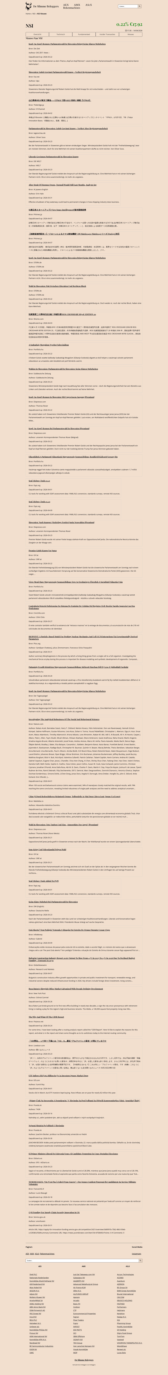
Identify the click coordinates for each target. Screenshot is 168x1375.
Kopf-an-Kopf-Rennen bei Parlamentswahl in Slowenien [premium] (59, 428)
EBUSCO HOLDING (124, 1300)
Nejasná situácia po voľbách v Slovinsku (46, 1125)
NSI (33, 13)
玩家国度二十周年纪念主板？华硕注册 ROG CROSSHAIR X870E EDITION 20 (62, 314)
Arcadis (76, 1300)
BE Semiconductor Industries (41, 1346)
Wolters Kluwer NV (37, 1297)
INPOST (76, 1326)
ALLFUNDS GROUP (80, 1294)
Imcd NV (33, 1317)
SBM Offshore (79, 1336)
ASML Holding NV (37, 1304)
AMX (77, 4)
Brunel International (125, 1294)
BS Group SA (122, 1287)
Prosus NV (34, 1333)
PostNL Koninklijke (124, 1326)
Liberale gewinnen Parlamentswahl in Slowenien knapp (53, 156)
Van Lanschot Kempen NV (83, 1346)
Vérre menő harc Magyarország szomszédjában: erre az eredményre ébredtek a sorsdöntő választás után (76, 582)
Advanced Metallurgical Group (85, 1284)
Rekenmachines (71, 7)
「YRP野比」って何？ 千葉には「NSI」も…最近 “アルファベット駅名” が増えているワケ (67, 1040)
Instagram (136, 1253)
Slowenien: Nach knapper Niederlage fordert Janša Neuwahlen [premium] (61, 522)
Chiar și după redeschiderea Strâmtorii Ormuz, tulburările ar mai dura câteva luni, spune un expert (74, 796)
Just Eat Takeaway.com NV (84, 1274)
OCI (74, 1333)
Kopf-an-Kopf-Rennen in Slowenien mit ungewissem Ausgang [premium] (61, 397)
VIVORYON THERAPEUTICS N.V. (129, 1343)
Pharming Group (124, 1323)
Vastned (120, 1339)
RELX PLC (33, 1320)
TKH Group (77, 1343)
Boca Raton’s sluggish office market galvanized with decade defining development (66, 988)
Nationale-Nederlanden (39, 1278)
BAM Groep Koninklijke (126, 1291)
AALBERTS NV (78, 1281)
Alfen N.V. (77, 1291)
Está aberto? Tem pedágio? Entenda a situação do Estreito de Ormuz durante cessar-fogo (69, 930)
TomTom (120, 1336)
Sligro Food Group (124, 1333)
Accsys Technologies (125, 1274)
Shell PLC (33, 1274)
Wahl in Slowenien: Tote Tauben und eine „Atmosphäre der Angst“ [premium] (63, 824)
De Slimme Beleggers (46, 6)
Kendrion (121, 1313)
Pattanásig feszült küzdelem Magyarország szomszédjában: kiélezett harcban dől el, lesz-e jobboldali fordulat (78, 667)
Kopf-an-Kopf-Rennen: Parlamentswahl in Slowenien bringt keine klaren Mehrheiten (67, 44)
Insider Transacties (107, 34)
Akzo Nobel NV (36, 1287)
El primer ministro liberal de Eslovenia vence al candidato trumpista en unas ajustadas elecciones (73, 1153)
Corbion (76, 1307)
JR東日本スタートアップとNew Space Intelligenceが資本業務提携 (57, 209)
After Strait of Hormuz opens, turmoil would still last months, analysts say (63, 184)
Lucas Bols (121, 1353)
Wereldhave (122, 1346)
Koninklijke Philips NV (38, 1330)
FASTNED (121, 1304)
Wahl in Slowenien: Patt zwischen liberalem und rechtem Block (57, 286)
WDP (75, 1353)
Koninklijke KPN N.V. (38, 1339)
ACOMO (120, 1278)
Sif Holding (121, 1330)
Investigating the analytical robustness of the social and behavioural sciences (64, 719)
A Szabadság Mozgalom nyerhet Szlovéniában (49, 344)
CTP (74, 1310)
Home (28, 13)
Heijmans (121, 1310)
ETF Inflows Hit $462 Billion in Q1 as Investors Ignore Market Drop (58, 1075)
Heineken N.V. (35, 1323)
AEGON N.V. (34, 1291)
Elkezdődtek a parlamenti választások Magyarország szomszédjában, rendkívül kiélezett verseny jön (73, 456)
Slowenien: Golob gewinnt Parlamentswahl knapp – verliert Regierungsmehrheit (65, 72)
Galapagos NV (79, 1278)
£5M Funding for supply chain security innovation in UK (54, 1212)
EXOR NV (33, 1349)
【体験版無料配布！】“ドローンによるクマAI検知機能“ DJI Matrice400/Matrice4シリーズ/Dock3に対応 (74, 233)
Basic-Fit (76, 1304)
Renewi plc (121, 1349)
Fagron (76, 1317)
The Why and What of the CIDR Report (46, 1017)
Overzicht (37, 34)
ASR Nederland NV (37, 1284)
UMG (32, 1353)
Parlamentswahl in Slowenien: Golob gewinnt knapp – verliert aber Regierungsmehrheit (68, 128)
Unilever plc (34, 1326)
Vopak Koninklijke (80, 1349)
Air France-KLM (79, 1287)
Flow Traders (78, 1320)
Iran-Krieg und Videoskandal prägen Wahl (47, 849)
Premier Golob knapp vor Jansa (43, 550)
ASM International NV (38, 1336)
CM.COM (120, 1297)
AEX (66, 4)
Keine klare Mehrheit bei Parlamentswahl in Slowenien (53, 901)
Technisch (61, 34)
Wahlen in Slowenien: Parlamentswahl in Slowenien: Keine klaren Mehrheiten (63, 368)
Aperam (76, 1297)
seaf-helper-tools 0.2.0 (39, 501)
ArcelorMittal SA (36, 1300)
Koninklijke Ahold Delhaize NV (42, 1281)
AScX (88, 4)
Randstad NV (35, 1343)
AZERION (120, 1284)
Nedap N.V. (121, 1317)
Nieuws (131, 34)
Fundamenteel (84, 34)
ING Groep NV (35, 1313)
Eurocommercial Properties (84, 1313)
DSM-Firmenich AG (37, 1310)
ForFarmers (121, 1307)
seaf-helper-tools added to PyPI (44, 881)
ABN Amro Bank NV (38, 1307)
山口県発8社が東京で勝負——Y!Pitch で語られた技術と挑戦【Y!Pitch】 (60, 100)
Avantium (121, 1281)
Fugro (75, 1323)
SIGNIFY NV (78, 1339)
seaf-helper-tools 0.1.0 (39, 480)
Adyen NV (34, 1294)
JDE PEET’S (77, 1330)
